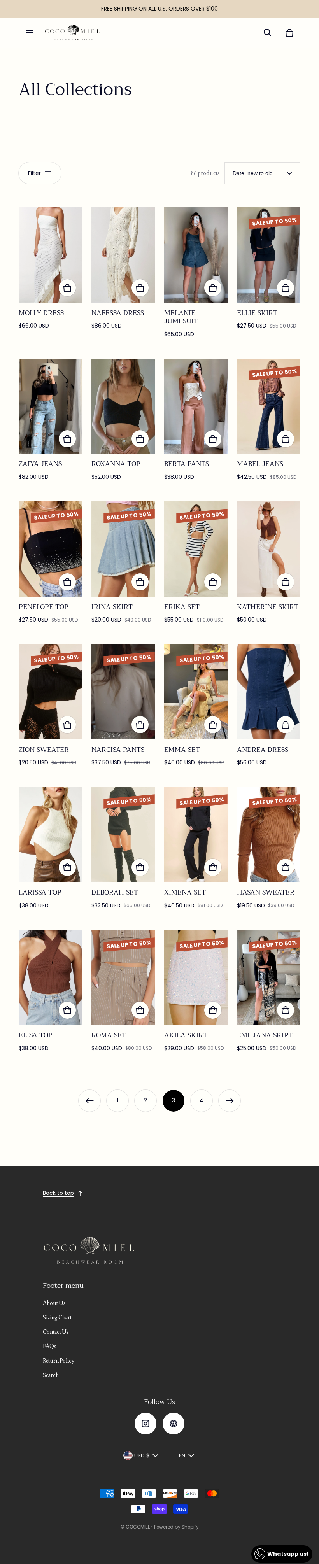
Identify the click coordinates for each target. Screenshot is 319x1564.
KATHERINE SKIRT (267, 607)
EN (182, 1455)
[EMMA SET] (196, 691)
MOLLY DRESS (41, 313)
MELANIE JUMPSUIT (181, 317)
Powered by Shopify (176, 1527)
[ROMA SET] (123, 977)
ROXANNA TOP (115, 463)
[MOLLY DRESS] (50, 255)
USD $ (141, 1455)
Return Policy (58, 1360)
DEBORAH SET (114, 892)
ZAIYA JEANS (40, 463)
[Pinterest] (173, 1423)
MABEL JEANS (260, 463)
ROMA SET (108, 1035)
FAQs (49, 1346)
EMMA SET (182, 749)
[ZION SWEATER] (50, 691)
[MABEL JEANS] (268, 406)
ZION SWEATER (44, 749)
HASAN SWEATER (265, 892)
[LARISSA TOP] (50, 834)
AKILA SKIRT (185, 1035)
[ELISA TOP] (50, 977)
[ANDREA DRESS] (268, 691)
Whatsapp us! (288, 1554)
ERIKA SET (182, 607)
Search (51, 1374)
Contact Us (56, 1331)
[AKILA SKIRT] (196, 977)
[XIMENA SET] (196, 834)
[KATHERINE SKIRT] (268, 549)
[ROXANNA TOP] (123, 406)
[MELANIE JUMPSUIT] (196, 255)
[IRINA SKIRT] (123, 549)
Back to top (58, 1193)
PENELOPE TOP (43, 607)
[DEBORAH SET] (123, 834)
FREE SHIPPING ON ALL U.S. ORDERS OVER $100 (159, 8)
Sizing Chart (57, 1317)
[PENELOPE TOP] (50, 549)
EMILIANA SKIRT (265, 1035)
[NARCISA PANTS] (123, 691)
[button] (268, 33)
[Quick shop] (67, 287)
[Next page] (229, 1101)
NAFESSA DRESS (117, 313)
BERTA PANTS (186, 463)
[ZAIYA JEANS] (50, 406)
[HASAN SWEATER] (268, 834)
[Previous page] (89, 1101)
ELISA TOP (36, 1035)
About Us (54, 1303)
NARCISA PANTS (117, 749)
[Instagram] (145, 1423)
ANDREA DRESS (262, 749)
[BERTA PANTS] (196, 406)
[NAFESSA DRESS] (123, 255)
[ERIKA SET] (196, 549)
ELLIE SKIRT (257, 313)
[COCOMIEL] (72, 33)
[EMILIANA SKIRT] (268, 977)
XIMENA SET (185, 892)
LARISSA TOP (40, 892)
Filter (34, 173)
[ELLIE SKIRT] (268, 255)
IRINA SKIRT (112, 607)
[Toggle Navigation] (29, 33)
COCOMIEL (138, 1527)
